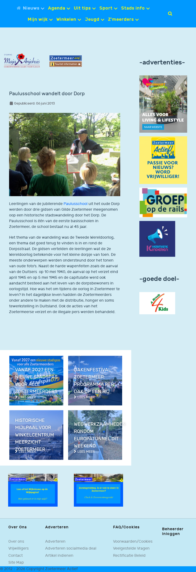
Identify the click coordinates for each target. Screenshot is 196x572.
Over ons (16, 541)
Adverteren (55, 541)
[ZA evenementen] (98, 490)
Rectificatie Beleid (129, 555)
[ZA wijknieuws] (33, 490)
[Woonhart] (163, 104)
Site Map (16, 562)
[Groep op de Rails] (163, 202)
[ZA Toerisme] (65, 61)
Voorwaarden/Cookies (132, 541)
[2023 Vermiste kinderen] (157, 238)
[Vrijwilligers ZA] (163, 160)
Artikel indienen (59, 555)
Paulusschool (76, 204)
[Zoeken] (170, 13)
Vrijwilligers (18, 548)
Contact (15, 555)
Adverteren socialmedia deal (70, 548)
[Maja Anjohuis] (21, 60)
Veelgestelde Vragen (131, 548)
